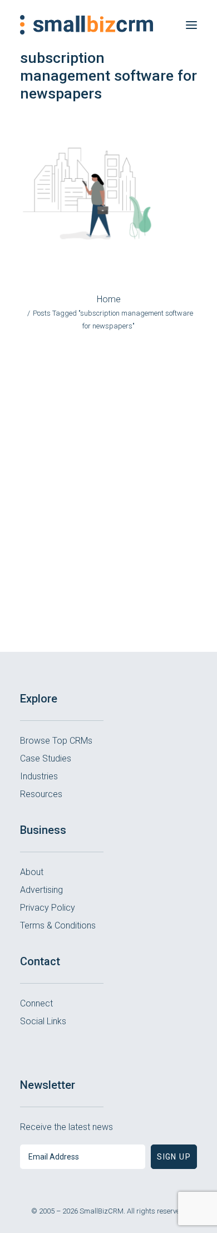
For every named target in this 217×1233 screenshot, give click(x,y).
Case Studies (45, 758)
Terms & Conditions (58, 925)
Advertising (41, 890)
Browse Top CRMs (56, 740)
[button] (191, 25)
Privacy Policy (47, 907)
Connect (36, 1003)
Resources (41, 794)
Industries (39, 776)
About (31, 872)
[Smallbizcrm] (86, 25)
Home (109, 299)
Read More (108, 588)
